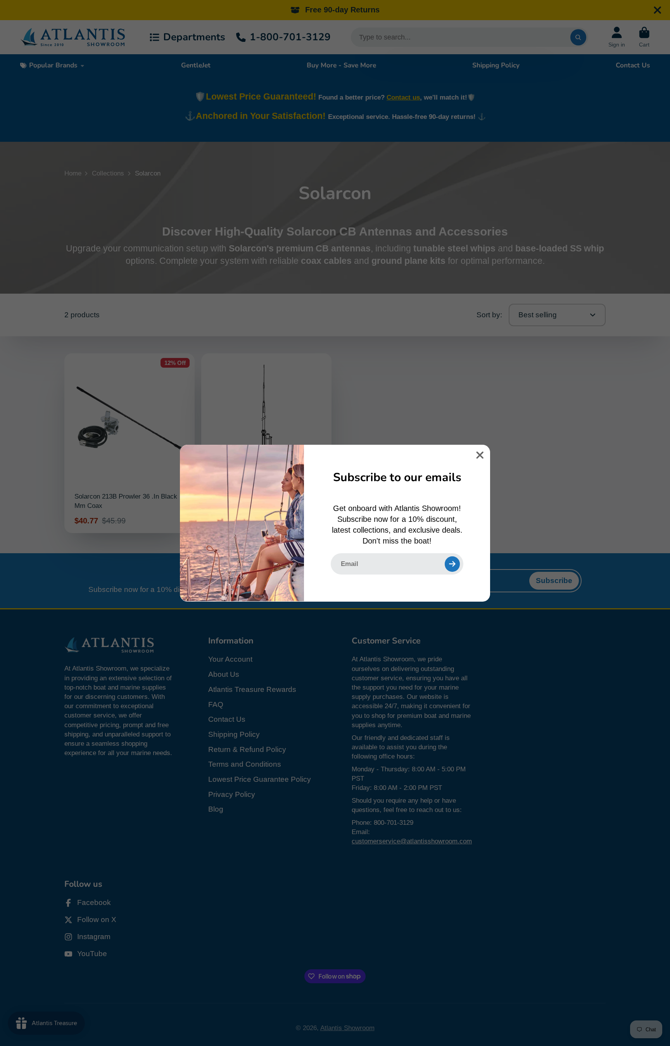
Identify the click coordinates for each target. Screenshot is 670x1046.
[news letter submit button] (452, 563)
